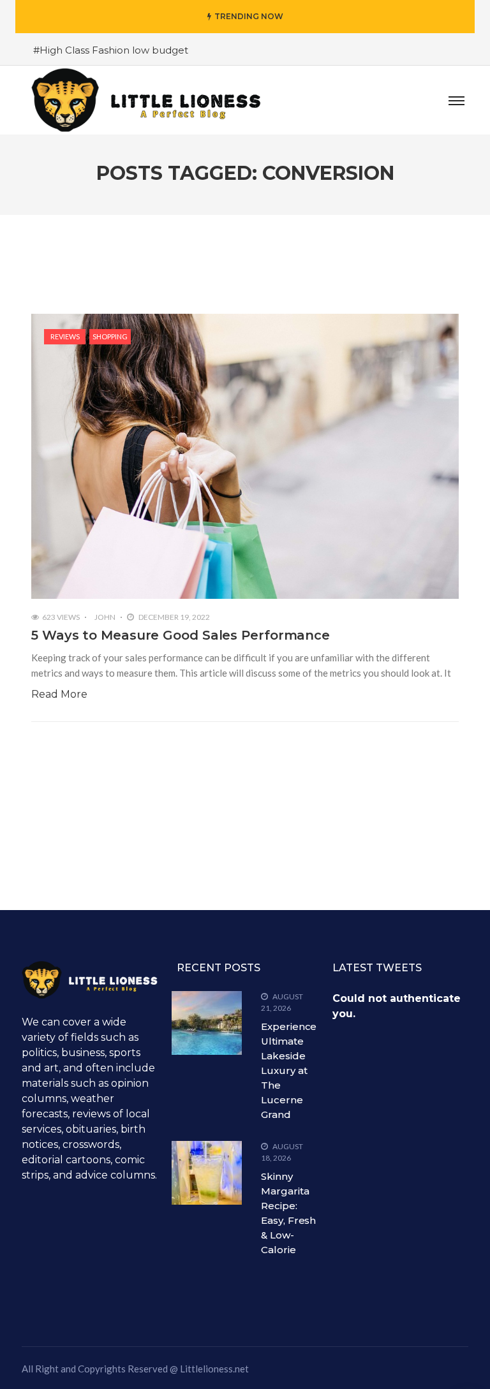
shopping (110, 336)
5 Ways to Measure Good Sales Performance (180, 635)
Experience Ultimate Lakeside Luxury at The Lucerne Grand (288, 1070)
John (104, 617)
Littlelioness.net (214, 1368)
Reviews (65, 336)
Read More (59, 694)
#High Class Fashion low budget (110, 50)
